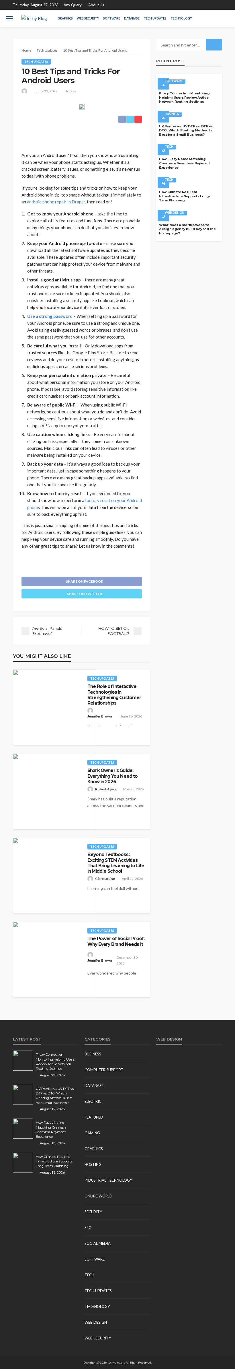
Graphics (65, 18)
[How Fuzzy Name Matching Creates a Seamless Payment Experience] (23, 1129)
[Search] (224, 18)
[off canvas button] (9, 18)
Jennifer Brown (99, 716)
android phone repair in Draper (56, 201)
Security (93, 1211)
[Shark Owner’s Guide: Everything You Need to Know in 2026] (54, 791)
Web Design (174, 212)
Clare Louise (105, 878)
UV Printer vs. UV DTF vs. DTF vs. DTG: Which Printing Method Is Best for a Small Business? (186, 130)
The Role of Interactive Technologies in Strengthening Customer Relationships (114, 695)
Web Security (88, 18)
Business (172, 114)
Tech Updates (155, 18)
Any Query (73, 5)
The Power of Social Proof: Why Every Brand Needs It (115, 941)
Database (132, 18)
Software (111, 18)
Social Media (98, 1243)
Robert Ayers (105, 789)
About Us (96, 5)
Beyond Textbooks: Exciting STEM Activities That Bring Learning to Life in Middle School (115, 863)
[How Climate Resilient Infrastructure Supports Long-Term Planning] (23, 1163)
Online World (98, 1196)
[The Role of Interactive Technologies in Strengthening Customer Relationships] (54, 707)
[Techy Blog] (34, 18)
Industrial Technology (108, 1180)
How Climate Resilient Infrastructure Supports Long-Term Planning (184, 196)
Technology (181, 18)
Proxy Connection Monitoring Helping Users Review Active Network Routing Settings (184, 97)
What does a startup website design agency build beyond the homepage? (187, 229)
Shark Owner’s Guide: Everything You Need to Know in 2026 (112, 776)
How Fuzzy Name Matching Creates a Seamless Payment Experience (184, 163)
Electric (93, 1101)
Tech (169, 146)
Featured (94, 1117)
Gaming (92, 1133)
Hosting (93, 1164)
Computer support (104, 1069)
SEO (88, 1227)
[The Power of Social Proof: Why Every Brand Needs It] (54, 959)
